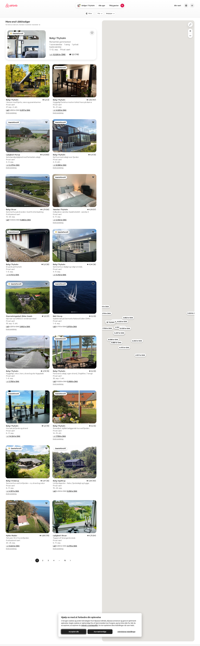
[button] (57, 54)
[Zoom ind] (190, 31)
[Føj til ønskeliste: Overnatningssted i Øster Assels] (46, 284)
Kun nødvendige (100, 632)
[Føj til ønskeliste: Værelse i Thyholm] (93, 177)
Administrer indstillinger (126, 632)
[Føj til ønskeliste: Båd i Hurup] (93, 284)
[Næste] (70, 560)
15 (65, 560)
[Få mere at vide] (39, 24)
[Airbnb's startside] (11, 5)
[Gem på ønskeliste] (92, 32)
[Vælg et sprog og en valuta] (186, 5)
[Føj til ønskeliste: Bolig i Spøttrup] (93, 448)
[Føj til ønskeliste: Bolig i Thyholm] (46, 67)
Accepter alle (74, 632)
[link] (32, 560)
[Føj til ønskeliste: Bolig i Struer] (46, 177)
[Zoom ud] (190, 35)
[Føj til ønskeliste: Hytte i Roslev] (46, 503)
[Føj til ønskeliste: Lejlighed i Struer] (93, 503)
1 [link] (37, 560)
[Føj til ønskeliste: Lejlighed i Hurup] (46, 122)
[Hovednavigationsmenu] (192, 5)
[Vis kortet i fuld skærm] (190, 24)
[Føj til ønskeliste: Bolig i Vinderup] (46, 448)
